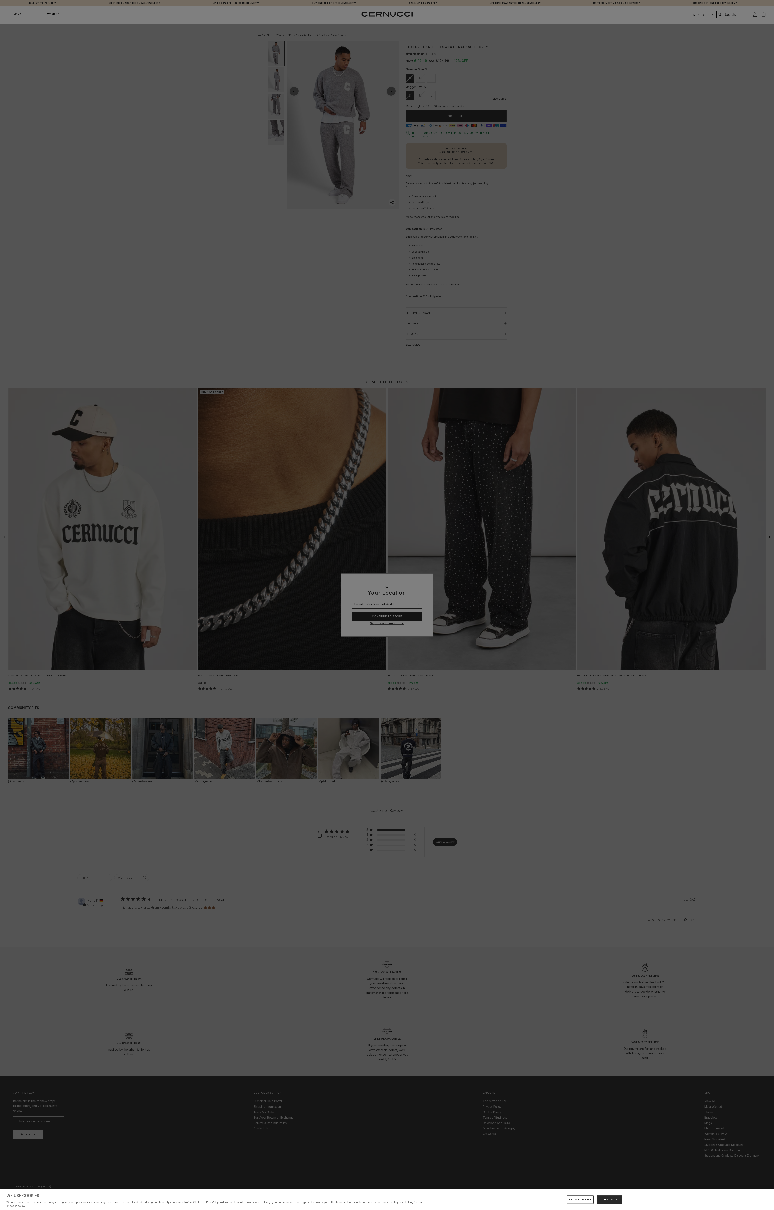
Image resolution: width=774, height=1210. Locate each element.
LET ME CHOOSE (580, 1199)
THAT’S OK (609, 1199)
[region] (387, 1199)
